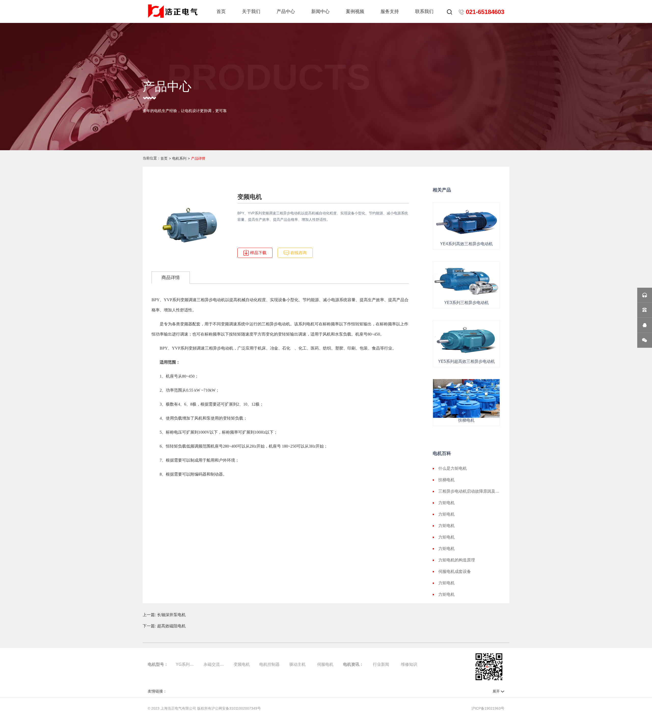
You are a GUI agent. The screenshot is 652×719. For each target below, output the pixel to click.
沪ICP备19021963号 (487, 708)
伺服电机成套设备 (454, 571)
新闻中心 (320, 11)
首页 (221, 11)
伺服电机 (325, 664)
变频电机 (242, 664)
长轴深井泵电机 (171, 615)
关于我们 (251, 11)
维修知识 (409, 664)
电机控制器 (269, 664)
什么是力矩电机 (452, 468)
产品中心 (286, 11)
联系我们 (424, 11)
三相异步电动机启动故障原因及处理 (469, 491)
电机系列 (179, 158)
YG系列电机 (186, 664)
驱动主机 (297, 664)
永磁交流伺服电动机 (213, 664)
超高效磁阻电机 (171, 626)
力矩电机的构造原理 (456, 560)
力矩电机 (446, 503)
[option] (190, 225)
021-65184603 (485, 11)
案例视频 (355, 11)
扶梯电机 (446, 480)
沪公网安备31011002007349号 (236, 708)
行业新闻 (381, 664)
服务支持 (390, 11)
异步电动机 (215, 300)
